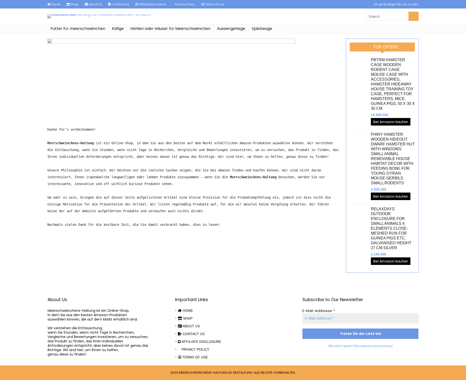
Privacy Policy (184, 4)
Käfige (118, 28)
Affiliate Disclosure (152, 4)
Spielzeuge (262, 28)
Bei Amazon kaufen (390, 121)
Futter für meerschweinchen (77, 28)
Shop (74, 4)
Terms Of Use (214, 4)
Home (55, 4)
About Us (95, 4)
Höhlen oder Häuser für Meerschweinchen (170, 28)
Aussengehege (231, 28)
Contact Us (120, 4)
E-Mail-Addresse (318, 310)
